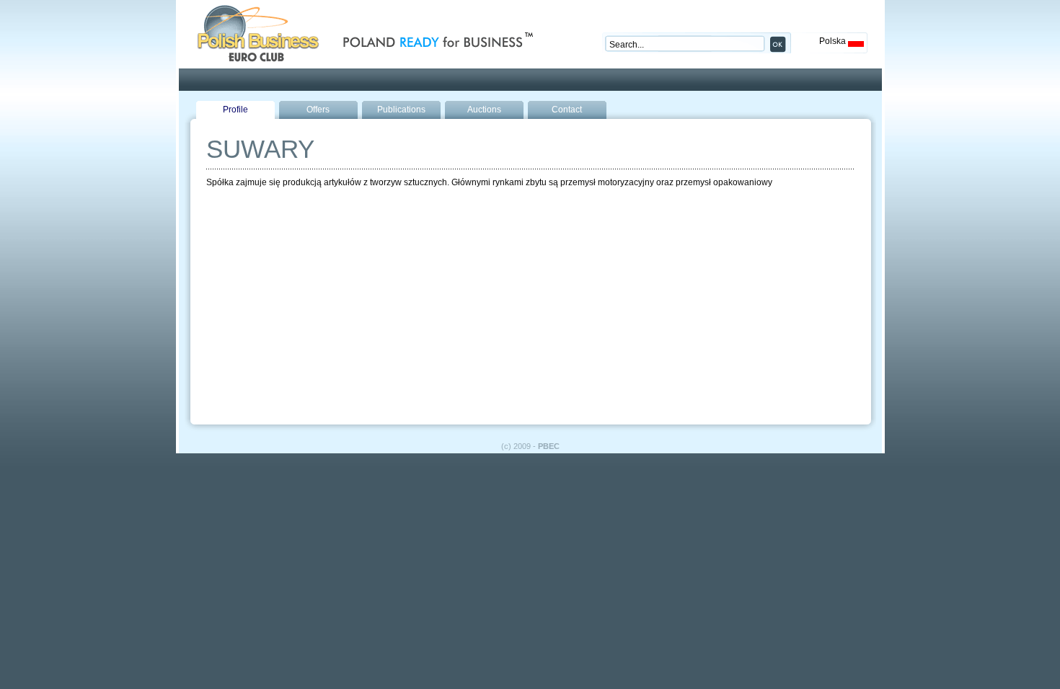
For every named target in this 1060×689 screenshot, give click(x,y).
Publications (401, 110)
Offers (318, 110)
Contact (567, 110)
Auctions (484, 110)
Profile (235, 110)
